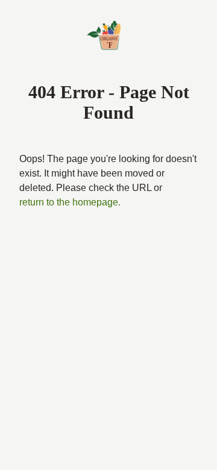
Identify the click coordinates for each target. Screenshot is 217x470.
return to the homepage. (70, 202)
